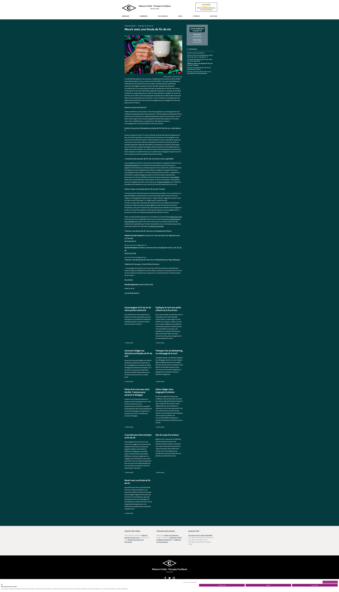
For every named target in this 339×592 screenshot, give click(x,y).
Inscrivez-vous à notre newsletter (200, 535)
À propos (196, 16)
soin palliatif (175, 177)
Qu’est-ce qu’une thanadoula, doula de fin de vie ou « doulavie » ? (200, 56)
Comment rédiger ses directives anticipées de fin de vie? (138, 353)
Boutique (213, 16)
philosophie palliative (131, 165)
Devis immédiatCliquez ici (197, 30)
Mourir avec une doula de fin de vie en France (200, 64)
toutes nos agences (171, 535)
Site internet (128, 280)
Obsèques (125, 16)
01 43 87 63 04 (197, 36)
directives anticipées (157, 226)
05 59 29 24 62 (197, 41)
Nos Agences (163, 16)
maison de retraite (163, 182)
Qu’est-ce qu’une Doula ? (196, 53)
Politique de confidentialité (189, 582)
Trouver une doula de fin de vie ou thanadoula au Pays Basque (199, 72)
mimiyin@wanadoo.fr (131, 293)
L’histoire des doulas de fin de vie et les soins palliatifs (199, 60)
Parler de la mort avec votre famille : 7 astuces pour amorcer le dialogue (136, 392)
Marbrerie (144, 16)
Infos (180, 16)
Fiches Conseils (130, 26)
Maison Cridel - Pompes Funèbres (169, 570)
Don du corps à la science (167, 435)
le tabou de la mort (175, 217)
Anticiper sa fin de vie (145, 26)
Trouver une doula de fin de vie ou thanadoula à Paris (199, 68)
